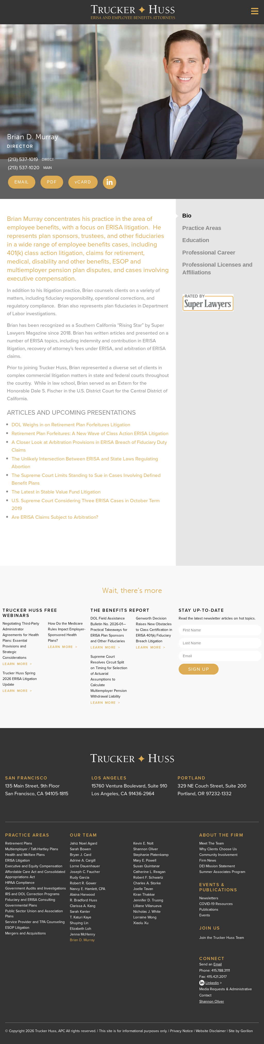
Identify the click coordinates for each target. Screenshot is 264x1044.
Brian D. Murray (82, 939)
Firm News (207, 860)
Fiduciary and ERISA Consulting (30, 899)
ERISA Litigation (17, 860)
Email (217, 964)
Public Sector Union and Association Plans (34, 913)
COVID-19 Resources (216, 903)
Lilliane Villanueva (147, 905)
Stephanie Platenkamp (151, 854)
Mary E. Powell (144, 860)
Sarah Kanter (80, 911)
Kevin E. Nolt (143, 843)
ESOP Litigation (17, 927)
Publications (208, 909)
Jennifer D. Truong (148, 900)
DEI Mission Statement (217, 866)
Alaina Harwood (82, 894)
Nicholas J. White (147, 911)
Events (204, 915)
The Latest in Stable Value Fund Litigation (56, 491)
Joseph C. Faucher (85, 871)
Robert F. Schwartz (148, 877)
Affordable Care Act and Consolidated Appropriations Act (35, 874)
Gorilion (247, 1030)
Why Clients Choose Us (218, 849)
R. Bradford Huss (83, 900)
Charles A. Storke (147, 883)
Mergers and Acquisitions (25, 933)
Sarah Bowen (80, 849)
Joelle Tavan (143, 888)
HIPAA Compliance (20, 882)
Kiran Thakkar (144, 894)
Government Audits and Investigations (35, 888)
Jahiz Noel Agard (83, 843)
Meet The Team (211, 843)
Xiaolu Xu (140, 922)
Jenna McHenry (82, 934)
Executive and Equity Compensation (33, 866)
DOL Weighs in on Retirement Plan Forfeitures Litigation (71, 424)
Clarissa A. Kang (82, 905)
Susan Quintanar (146, 866)
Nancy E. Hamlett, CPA (87, 888)
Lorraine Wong (144, 917)
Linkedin (212, 982)
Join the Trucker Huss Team (221, 937)
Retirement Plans (18, 843)
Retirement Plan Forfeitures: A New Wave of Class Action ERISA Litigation (90, 433)
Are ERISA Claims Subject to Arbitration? (55, 516)
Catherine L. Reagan (149, 871)
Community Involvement (218, 854)
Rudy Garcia (79, 877)
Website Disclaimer (211, 1030)
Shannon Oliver (145, 849)
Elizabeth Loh (80, 928)
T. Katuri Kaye (80, 917)
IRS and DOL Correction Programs (32, 893)
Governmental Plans (21, 905)
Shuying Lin (79, 922)
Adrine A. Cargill (82, 860)
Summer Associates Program (222, 871)
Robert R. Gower (83, 883)
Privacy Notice (181, 1030)
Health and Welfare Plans (25, 854)
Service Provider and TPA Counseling (35, 921)
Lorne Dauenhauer (85, 866)
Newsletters (208, 898)
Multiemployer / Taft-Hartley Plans (31, 849)
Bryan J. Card (80, 854)
